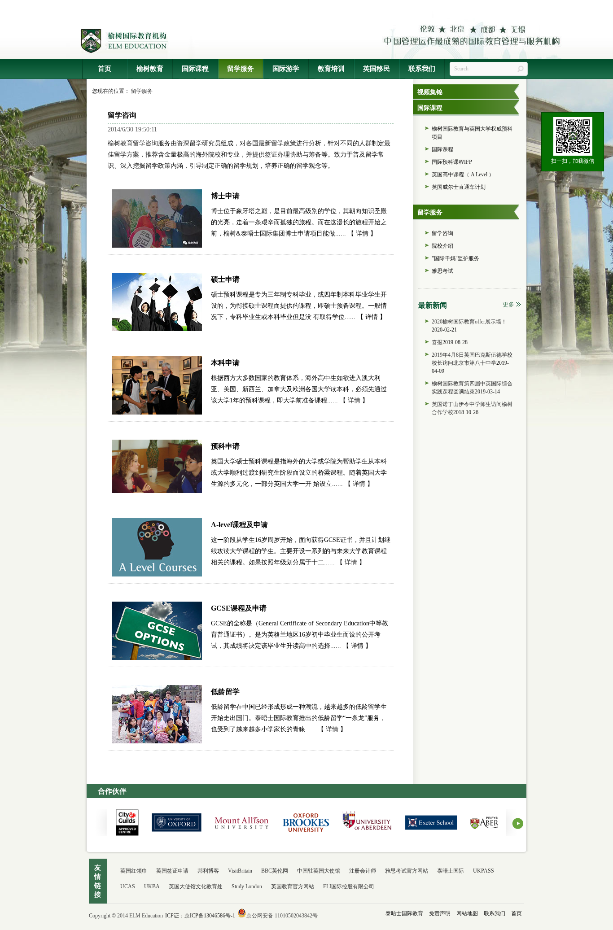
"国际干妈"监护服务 (455, 258)
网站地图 (466, 913)
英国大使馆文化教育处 (196, 886)
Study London (247, 886)
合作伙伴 (112, 791)
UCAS (127, 886)
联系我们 (421, 68)
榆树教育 (149, 68)
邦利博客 (208, 871)
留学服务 (240, 68)
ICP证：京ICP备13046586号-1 (200, 916)
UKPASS (483, 871)
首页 (104, 68)
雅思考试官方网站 (406, 871)
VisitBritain (240, 871)
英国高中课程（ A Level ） (463, 174)
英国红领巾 (133, 871)
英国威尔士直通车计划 (459, 187)
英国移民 (376, 68)
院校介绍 (442, 246)
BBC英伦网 (274, 871)
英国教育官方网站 (292, 886)
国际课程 (195, 68)
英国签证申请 (172, 871)
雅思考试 (442, 271)
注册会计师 (362, 871)
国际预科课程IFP (452, 162)
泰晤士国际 (450, 871)
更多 (508, 304)
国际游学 (285, 68)
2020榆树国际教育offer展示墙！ (469, 322)
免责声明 (439, 913)
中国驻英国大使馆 (318, 871)
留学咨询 (442, 233)
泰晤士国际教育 (404, 913)
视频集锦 (429, 92)
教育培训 (331, 68)
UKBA (152, 886)
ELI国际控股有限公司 (348, 886)
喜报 (437, 342)
